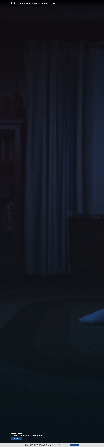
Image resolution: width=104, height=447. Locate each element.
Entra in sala (16, 438)
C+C (51, 3)
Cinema (22, 3)
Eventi (31, 3)
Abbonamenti (45, 3)
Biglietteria (57, 3)
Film (27, 3)
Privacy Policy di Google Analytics (44, 445)
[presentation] (2, 222)
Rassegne (37, 3)
